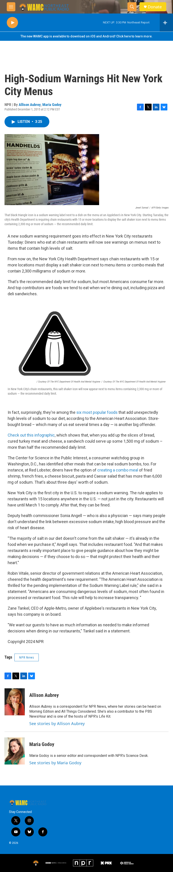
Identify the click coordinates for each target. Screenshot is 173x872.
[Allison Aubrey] (15, 701)
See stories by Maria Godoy (55, 762)
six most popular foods (97, 412)
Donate (155, 7)
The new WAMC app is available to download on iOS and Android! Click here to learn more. (86, 36)
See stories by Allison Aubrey (57, 723)
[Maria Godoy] (15, 750)
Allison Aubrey (30, 104)
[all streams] (166, 23)
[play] (12, 22)
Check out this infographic (31, 435)
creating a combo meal (117, 470)
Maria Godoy (51, 104)
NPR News (26, 657)
